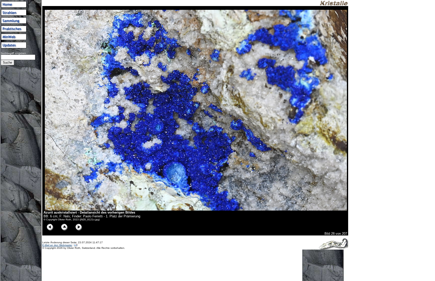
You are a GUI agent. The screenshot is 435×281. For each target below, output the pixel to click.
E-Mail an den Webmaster (57, 245)
